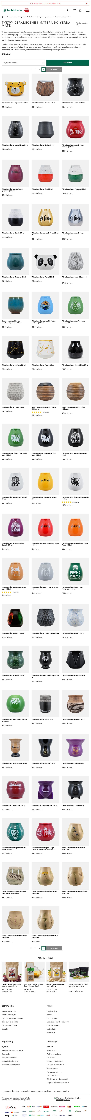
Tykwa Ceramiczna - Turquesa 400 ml (14, 277)
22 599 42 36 (6, 1091)
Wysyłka (5, 1047)
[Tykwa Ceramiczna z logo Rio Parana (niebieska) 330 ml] (45, 305)
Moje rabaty (51, 1029)
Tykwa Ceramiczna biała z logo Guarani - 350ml (14, 498)
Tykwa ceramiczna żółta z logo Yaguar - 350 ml (44, 498)
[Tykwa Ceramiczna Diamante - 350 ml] (75, 659)
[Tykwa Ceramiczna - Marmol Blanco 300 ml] (75, 261)
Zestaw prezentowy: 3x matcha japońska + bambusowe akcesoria (78, 986)
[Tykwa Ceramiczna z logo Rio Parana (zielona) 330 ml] (75, 305)
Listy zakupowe (52, 1018)
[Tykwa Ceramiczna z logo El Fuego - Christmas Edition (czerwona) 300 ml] (45, 832)
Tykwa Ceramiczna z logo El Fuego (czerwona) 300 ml (73, 146)
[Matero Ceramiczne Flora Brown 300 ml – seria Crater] (75, 876)
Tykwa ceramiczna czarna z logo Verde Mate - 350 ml (44, 454)
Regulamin (6, 1054)
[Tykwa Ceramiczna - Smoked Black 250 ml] (75, 349)
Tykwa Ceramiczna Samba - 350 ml (13, 633)
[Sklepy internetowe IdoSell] (71, 1099)
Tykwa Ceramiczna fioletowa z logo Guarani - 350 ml (13, 544)
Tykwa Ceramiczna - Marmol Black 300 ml (15, 145)
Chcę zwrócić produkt (10, 1022)
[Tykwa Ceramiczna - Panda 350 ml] (45, 261)
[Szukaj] (68, 10)
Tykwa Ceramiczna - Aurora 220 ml (43, 365)
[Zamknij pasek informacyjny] (86, 3)
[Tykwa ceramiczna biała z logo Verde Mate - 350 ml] (75, 481)
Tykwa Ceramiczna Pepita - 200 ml (73, 763)
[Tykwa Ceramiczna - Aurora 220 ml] (45, 349)
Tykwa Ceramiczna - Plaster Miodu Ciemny (45, 633)
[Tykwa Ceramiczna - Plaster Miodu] (15, 391)
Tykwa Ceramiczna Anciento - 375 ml (73, 719)
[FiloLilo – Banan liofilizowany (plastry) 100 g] (56, 972)
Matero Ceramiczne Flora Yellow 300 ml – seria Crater (45, 892)
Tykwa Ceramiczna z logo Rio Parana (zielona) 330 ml (73, 322)
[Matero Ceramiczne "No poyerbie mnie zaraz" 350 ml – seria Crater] (15, 876)
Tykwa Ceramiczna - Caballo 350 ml (13, 233)
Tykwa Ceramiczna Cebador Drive (42, 719)
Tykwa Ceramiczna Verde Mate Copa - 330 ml (45, 676)
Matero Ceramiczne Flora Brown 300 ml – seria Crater (75, 892)
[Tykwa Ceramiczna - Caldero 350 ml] (75, 790)
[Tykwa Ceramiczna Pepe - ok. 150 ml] (45, 747)
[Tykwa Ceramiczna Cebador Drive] (45, 703)
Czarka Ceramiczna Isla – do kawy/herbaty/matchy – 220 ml (11, 322)
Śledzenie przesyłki (9, 1015)
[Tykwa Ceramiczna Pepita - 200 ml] (75, 747)
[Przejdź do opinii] (37, 412)
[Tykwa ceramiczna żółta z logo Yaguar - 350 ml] (45, 481)
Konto (49, 1006)
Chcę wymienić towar (9, 1025)
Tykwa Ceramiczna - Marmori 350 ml (73, 103)
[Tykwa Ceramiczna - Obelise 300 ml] (45, 129)
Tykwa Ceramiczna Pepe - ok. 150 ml (43, 763)
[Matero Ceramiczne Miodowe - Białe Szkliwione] (75, 391)
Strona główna (11, 17)
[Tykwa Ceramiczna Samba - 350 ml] (15, 617)
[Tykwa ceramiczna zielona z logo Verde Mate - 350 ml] (15, 437)
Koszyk (49, 1015)
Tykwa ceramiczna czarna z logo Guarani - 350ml (75, 454)
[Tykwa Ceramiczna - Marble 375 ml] (15, 659)
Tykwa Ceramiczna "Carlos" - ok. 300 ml (14, 763)
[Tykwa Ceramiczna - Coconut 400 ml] (45, 87)
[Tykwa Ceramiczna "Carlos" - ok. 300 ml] (15, 747)
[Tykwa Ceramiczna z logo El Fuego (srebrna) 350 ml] (75, 217)
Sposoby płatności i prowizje (12, 1050)
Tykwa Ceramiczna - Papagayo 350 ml (74, 189)
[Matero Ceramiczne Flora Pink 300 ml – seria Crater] (15, 920)
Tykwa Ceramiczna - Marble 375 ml (13, 675)
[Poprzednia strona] (31, 69)
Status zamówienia (9, 1011)
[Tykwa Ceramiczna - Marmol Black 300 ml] (15, 129)
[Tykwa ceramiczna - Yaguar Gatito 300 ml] (15, 87)
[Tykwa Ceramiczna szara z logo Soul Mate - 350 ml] (45, 571)
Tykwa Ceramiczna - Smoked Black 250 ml (75, 365)
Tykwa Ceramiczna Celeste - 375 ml (73, 633)
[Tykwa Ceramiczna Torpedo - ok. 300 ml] (45, 790)
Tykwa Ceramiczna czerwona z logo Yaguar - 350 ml (45, 544)
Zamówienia (8, 1006)
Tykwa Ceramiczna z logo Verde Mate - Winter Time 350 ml (14, 848)
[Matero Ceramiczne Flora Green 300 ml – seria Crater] (45, 920)
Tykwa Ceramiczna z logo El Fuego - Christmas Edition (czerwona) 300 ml (43, 848)
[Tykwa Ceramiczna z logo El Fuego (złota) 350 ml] (45, 217)
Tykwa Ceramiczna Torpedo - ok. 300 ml (44, 805)
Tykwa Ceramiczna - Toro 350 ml (42, 189)
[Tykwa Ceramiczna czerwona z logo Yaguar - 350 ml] (45, 527)
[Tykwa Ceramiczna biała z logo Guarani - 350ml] (15, 481)
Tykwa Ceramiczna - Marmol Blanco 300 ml (74, 278)
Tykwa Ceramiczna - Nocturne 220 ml (13, 365)
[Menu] (87, 10)
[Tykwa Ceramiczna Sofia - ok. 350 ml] (15, 790)
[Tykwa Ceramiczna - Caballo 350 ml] (15, 217)
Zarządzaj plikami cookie (11, 1065)
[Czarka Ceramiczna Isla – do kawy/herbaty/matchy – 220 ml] (15, 305)
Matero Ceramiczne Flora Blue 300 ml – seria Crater (74, 848)
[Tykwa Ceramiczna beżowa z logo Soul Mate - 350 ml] (15, 571)
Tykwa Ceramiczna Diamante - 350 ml (73, 675)
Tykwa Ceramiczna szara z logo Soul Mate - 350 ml (45, 588)
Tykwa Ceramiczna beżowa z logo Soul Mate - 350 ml (14, 588)
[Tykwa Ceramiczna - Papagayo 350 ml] (75, 173)
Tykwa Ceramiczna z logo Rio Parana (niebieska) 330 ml (43, 322)
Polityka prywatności (9, 1058)
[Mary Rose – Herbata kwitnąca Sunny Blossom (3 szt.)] (34, 972)
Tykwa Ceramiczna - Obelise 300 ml (43, 145)
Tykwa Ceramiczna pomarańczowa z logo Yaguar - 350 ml (75, 544)
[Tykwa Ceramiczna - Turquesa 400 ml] (15, 261)
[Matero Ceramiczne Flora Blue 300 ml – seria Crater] (75, 832)
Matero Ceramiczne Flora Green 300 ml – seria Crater (45, 936)
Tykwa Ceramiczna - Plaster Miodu (13, 407)
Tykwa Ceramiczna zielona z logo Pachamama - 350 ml (72, 588)
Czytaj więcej (6, 54)
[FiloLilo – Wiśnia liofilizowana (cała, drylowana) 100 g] (12, 972)
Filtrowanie (68, 62)
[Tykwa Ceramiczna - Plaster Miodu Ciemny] (45, 617)
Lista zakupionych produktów (58, 1022)
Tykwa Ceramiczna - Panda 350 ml (43, 277)
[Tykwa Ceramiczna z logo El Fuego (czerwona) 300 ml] (75, 129)
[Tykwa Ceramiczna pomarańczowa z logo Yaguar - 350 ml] (75, 527)
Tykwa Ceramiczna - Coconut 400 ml (43, 103)
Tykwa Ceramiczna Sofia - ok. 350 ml (13, 805)
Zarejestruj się (52, 1011)
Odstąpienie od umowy (10, 1061)
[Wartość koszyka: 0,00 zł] (80, 10)
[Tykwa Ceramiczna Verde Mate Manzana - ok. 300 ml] (15, 703)
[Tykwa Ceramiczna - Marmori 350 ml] (75, 87)
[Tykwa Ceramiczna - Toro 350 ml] (45, 173)
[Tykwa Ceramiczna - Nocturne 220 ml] (15, 349)
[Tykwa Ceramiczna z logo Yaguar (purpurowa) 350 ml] (15, 173)
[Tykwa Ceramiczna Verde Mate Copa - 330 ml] (45, 659)
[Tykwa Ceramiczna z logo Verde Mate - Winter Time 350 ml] (15, 832)
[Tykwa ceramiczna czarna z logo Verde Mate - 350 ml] (45, 437)
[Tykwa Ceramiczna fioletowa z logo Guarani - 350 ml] (15, 527)
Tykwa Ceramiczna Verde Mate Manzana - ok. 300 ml (15, 720)
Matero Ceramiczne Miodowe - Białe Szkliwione (73, 408)
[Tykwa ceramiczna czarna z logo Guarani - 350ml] (75, 437)
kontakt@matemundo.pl (21, 1091)
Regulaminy (7, 1041)
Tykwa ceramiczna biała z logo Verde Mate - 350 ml (75, 498)
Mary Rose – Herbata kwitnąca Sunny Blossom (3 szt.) (33, 985)
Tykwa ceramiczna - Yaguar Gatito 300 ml (15, 103)
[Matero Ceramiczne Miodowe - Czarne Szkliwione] (45, 391)
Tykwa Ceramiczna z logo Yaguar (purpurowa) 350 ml (12, 190)
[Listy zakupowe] (74, 10)
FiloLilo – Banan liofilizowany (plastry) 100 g (55, 985)
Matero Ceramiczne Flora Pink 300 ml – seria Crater (14, 936)
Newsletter (51, 1033)
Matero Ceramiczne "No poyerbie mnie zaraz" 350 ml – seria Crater (14, 892)
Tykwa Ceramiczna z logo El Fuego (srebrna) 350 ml (73, 234)
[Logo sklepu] (16, 10)
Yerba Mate (30, 17)
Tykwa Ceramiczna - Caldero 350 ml (73, 805)
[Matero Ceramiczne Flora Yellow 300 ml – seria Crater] (45, 876)
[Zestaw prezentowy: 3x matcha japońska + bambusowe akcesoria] (79, 972)
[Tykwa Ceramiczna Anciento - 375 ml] (75, 703)
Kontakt (5, 1029)
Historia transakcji (53, 1025)
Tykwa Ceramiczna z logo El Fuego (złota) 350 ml (45, 234)
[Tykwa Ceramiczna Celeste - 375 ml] (75, 617)
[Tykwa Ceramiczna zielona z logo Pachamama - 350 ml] (75, 571)
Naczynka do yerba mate (44, 17)
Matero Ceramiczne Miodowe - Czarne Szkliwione (44, 408)
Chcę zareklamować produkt (12, 1018)
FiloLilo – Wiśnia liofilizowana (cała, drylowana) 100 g (11, 985)
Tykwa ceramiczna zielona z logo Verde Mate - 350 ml (14, 454)
